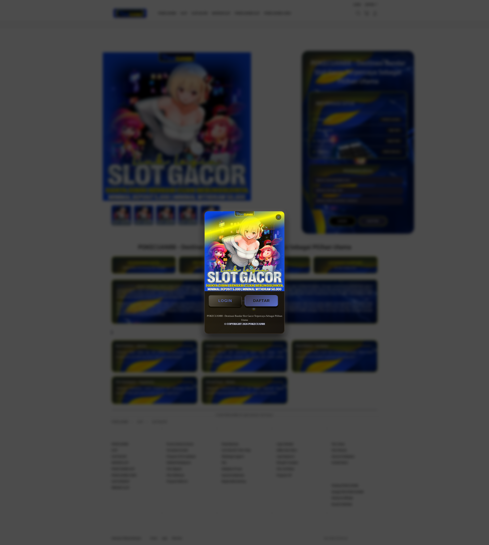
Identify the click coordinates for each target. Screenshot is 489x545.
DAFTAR (261, 301)
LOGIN (225, 301)
